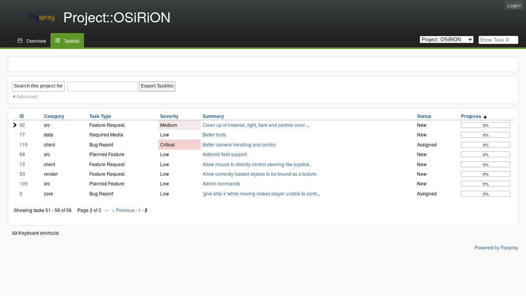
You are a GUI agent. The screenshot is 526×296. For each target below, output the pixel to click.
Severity (169, 116)
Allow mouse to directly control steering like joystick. (256, 164)
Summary (213, 116)
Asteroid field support (225, 154)
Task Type (100, 116)
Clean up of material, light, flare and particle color (254, 124)
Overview (36, 40)
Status (424, 116)
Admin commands (221, 183)
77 (22, 134)
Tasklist (71, 40)
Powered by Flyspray (496, 247)
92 (22, 124)
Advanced (27, 96)
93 (22, 173)
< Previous (123, 210)
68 (22, 154)
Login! (514, 5)
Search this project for (38, 86)
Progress (472, 116)
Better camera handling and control (239, 144)
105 (24, 183)
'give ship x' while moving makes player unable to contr (260, 193)
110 (24, 144)
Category (54, 116)
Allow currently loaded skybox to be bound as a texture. (260, 173)
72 (22, 164)
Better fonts (214, 134)
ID (22, 116)
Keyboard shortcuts (38, 232)
